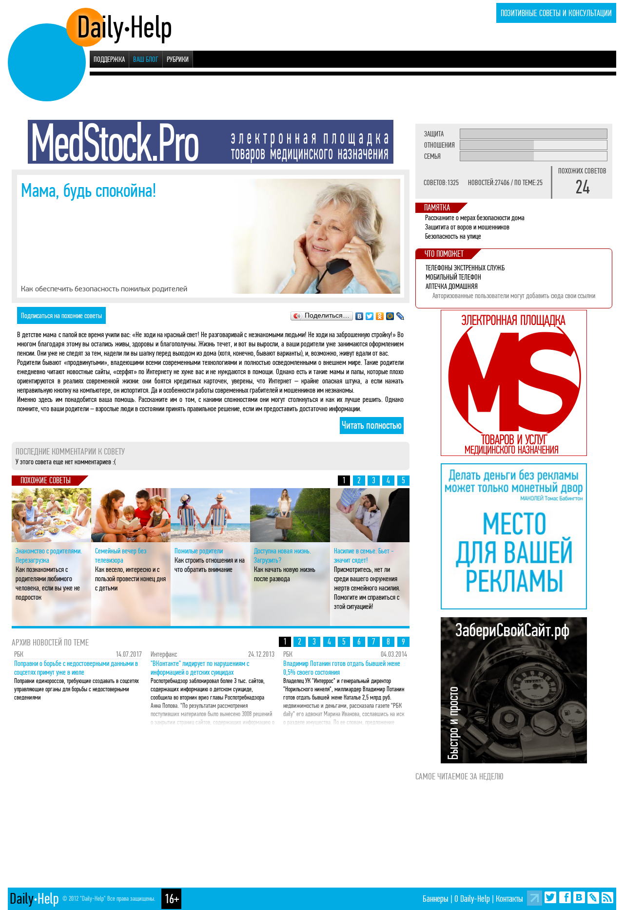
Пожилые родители (199, 550)
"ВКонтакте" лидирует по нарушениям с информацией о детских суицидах (200, 668)
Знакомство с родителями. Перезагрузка (49, 555)
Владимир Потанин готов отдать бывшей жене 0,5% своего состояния (341, 668)
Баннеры (435, 898)
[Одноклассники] (380, 314)
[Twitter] (370, 314)
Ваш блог (145, 59)
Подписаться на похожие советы (61, 315)
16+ (171, 899)
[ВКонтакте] (359, 314)
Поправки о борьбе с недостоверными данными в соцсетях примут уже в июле (76, 668)
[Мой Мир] (390, 314)
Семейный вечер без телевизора (120, 555)
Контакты (509, 898)
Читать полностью (372, 425)
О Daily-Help (472, 898)
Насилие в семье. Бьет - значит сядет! (364, 555)
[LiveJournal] (400, 314)
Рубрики (178, 59)
